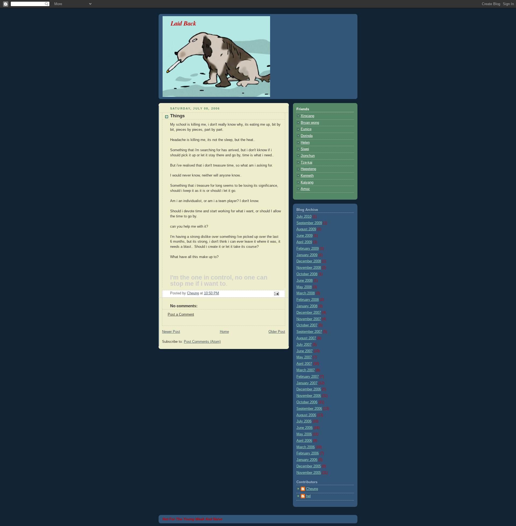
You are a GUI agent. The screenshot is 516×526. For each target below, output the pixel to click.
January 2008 (306, 306)
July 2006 (303, 421)
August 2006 (306, 415)
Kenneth (307, 176)
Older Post (276, 332)
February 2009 (307, 248)
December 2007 (308, 313)
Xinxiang (307, 116)
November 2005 (308, 473)
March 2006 (305, 447)
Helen (305, 142)
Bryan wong (310, 123)
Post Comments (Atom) (202, 342)
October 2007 (306, 325)
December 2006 (308, 389)
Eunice (306, 129)
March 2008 (305, 293)
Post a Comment (181, 314)
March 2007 (305, 370)
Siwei (305, 149)
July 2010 (303, 216)
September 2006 (309, 409)
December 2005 (308, 466)
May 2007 (304, 357)
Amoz (305, 189)
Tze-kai (306, 162)
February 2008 (307, 300)
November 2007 (308, 319)
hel (308, 496)
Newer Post (171, 332)
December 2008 (308, 261)
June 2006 (304, 428)
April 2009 (304, 242)
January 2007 (306, 383)
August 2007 (306, 338)
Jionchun (308, 156)
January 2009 (306, 255)
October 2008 (306, 274)
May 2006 (304, 434)
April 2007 (304, 364)
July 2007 (303, 345)
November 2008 (308, 268)
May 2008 (304, 287)
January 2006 (306, 460)
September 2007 (309, 332)
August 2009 (306, 229)
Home (224, 332)
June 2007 (304, 351)
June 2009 (304, 236)
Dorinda (307, 136)
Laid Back (183, 23)
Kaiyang (307, 182)
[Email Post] (276, 293)
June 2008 (304, 281)
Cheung (312, 489)
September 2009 (309, 223)
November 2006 (308, 396)
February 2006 (307, 453)
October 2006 (306, 402)
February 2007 (307, 377)
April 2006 (304, 441)
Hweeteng (308, 169)
